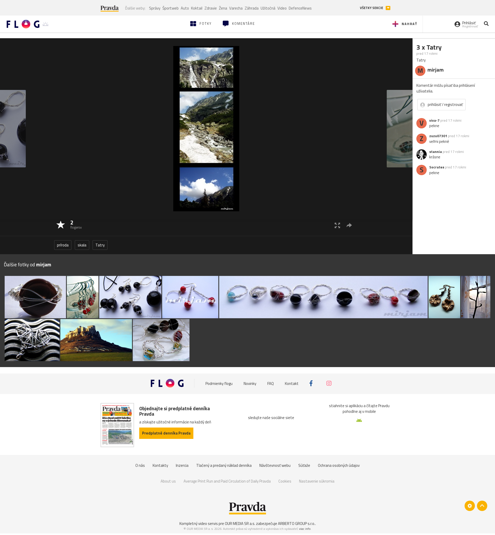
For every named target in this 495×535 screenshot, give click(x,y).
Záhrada (252, 8)
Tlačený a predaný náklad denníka (224, 465)
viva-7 (434, 120)
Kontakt (292, 383)
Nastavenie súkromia (316, 481)
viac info (305, 528)
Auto (185, 8)
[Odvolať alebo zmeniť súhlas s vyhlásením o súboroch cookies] (470, 506)
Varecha (236, 8)
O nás (140, 465)
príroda (63, 245)
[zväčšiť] (337, 225)
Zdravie (210, 8)
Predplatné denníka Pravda (166, 433)
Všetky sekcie (372, 7)
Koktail (196, 8)
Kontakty (160, 465)
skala (82, 245)
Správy (154, 8)
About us (168, 481)
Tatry (100, 245)
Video (282, 8)
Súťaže (304, 465)
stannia (435, 151)
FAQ (270, 383)
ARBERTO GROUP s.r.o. (296, 523)
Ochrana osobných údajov (339, 465)
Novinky (250, 383)
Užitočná (268, 8)
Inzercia (182, 465)
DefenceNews (300, 8)
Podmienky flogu (219, 383)
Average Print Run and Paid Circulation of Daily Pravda (227, 481)
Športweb (170, 8)
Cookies (284, 481)
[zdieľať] (349, 225)
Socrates (436, 167)
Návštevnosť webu (275, 465)
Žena (223, 8)
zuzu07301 (438, 135)
